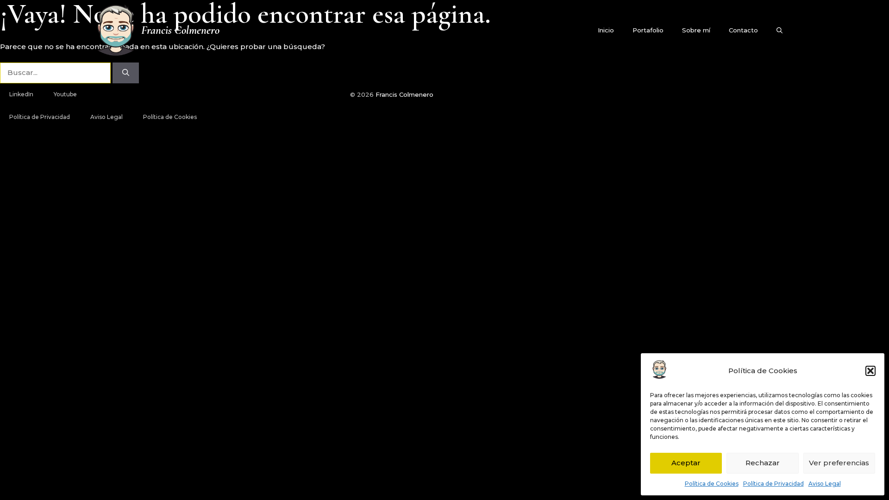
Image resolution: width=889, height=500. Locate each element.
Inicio (606, 30)
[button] (870, 370)
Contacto (743, 30)
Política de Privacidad (773, 483)
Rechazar (762, 462)
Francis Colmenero (180, 30)
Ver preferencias (839, 462)
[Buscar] (126, 72)
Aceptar (686, 462)
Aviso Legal (824, 483)
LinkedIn (21, 94)
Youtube (65, 94)
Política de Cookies (712, 483)
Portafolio (648, 30)
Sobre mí (696, 30)
